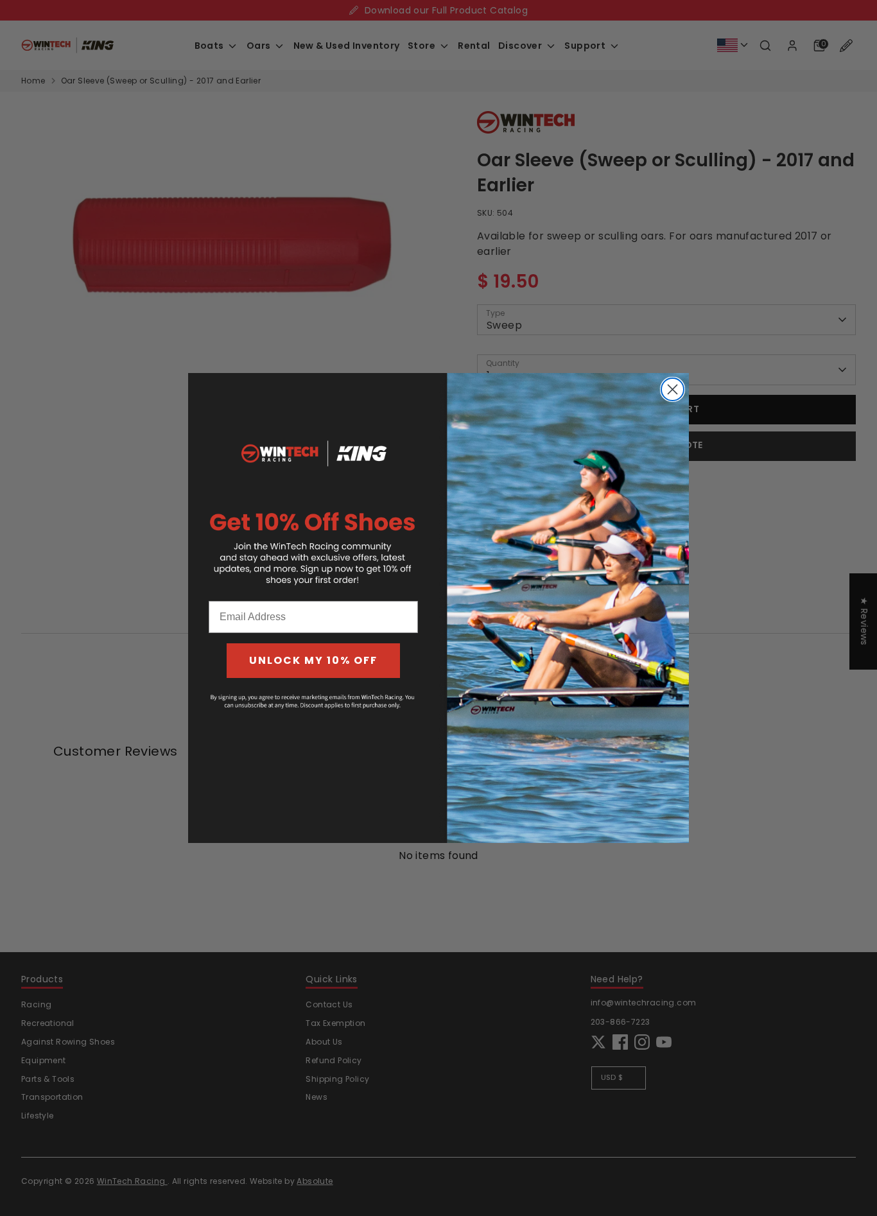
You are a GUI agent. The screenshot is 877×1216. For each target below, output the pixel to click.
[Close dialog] (672, 389)
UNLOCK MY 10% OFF (313, 660)
